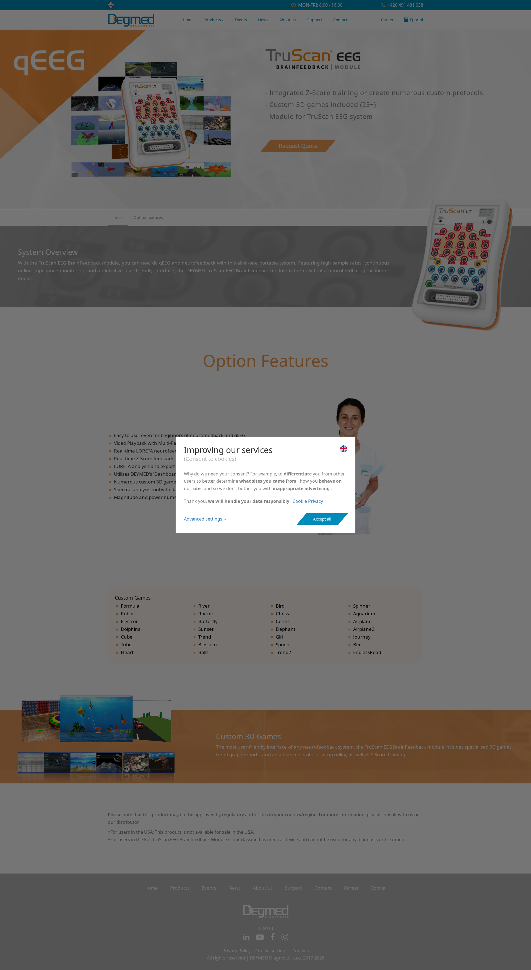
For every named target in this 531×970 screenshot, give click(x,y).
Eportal (416, 19)
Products (213, 19)
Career (387, 19)
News (263, 19)
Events (241, 19)
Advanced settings (203, 519)
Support (314, 19)
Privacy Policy (236, 951)
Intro (118, 217)
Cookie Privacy (308, 501)
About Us (287, 19)
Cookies (300, 951)
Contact (340, 19)
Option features (148, 217)
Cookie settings (271, 951)
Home (188, 19)
